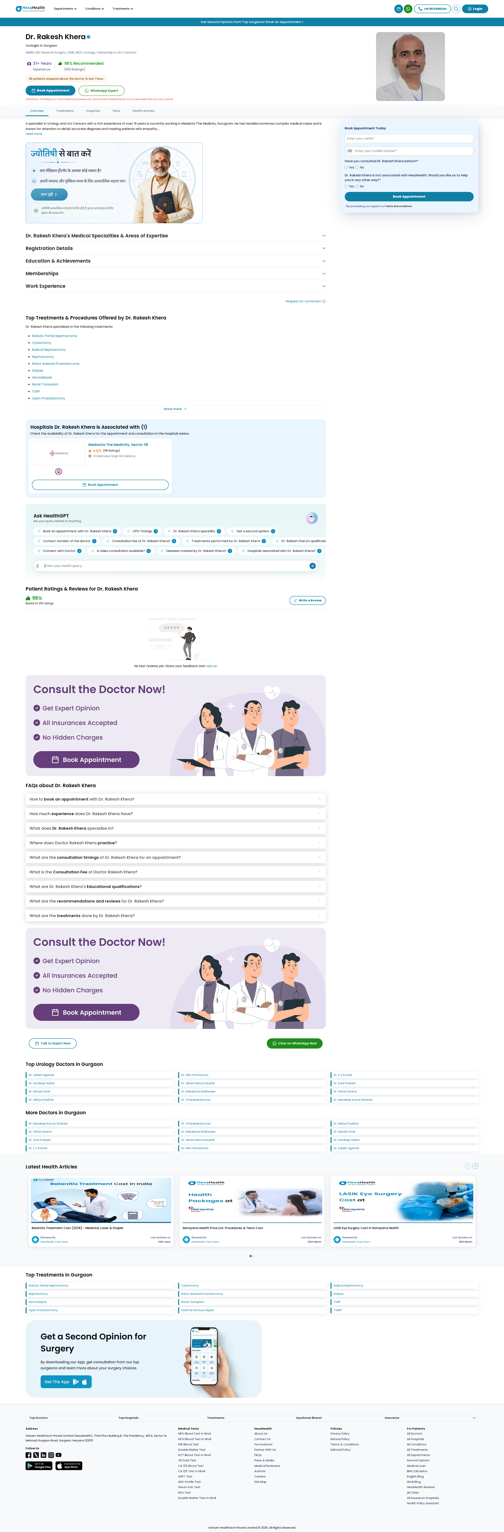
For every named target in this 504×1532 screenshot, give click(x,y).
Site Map (260, 1482)
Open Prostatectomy (48, 398)
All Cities (413, 1493)
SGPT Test (185, 1476)
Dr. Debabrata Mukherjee (198, 1091)
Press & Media (264, 1460)
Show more (173, 409)
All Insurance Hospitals (423, 1498)
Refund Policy (340, 1439)
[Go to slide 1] (250, 1256)
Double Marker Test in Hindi (197, 1498)
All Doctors (414, 1434)
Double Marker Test (192, 1450)
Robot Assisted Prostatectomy (56, 363)
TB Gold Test (187, 1460)
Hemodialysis (42, 377)
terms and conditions (399, 206)
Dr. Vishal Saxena (345, 1091)
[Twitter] (36, 1455)
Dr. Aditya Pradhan (41, 1100)
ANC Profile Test (189, 1482)
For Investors (263, 1444)
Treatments (65, 111)
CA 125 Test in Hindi (191, 1471)
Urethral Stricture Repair (197, 1310)
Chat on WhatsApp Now (297, 1043)
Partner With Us (265, 1450)
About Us (260, 1434)
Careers (260, 1476)
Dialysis (37, 370)
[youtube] (58, 1455)
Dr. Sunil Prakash (345, 1083)
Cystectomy (41, 343)
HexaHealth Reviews (421, 1487)
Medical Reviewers (267, 1466)
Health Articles (143, 111)
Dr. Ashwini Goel (39, 1091)
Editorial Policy (341, 1450)
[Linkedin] (43, 1455)
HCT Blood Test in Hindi (194, 1455)
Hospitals (93, 111)
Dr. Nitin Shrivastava (194, 1075)
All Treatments (417, 1450)
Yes (351, 167)
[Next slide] (475, 1166)
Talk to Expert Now (55, 1043)
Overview (37, 111)
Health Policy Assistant (423, 1503)
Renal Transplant (45, 384)
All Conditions (416, 1444)
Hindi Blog (414, 1482)
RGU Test (184, 1493)
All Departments (418, 1455)
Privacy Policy (340, 1434)
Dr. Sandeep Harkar (42, 1083)
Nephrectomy (43, 357)
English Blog (415, 1476)
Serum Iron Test (189, 1487)
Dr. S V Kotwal (343, 1075)
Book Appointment (103, 484)
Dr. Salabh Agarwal (41, 1075)
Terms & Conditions (345, 1444)
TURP (36, 391)
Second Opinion (418, 1460)
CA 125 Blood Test (191, 1466)
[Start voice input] (312, 566)
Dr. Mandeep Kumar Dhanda (353, 1100)
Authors (260, 1471)
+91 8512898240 (435, 9)
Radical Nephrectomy (49, 349)
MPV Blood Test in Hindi (194, 1434)
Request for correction (303, 301)
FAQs (116, 111)
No (362, 167)
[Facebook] (29, 1455)
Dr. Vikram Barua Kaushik (198, 1083)
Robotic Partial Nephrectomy (54, 336)
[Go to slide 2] (253, 1256)
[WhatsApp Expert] (408, 9)
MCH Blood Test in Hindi (194, 1439)
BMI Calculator (417, 1471)
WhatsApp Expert (104, 90)
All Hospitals (415, 1439)
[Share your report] (38, 566)
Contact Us (262, 1439)
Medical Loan (416, 1466)
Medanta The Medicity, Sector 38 (118, 444)
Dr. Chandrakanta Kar (196, 1100)
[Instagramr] (51, 1455)
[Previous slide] (468, 1166)
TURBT (338, 1310)
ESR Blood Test (188, 1444)
